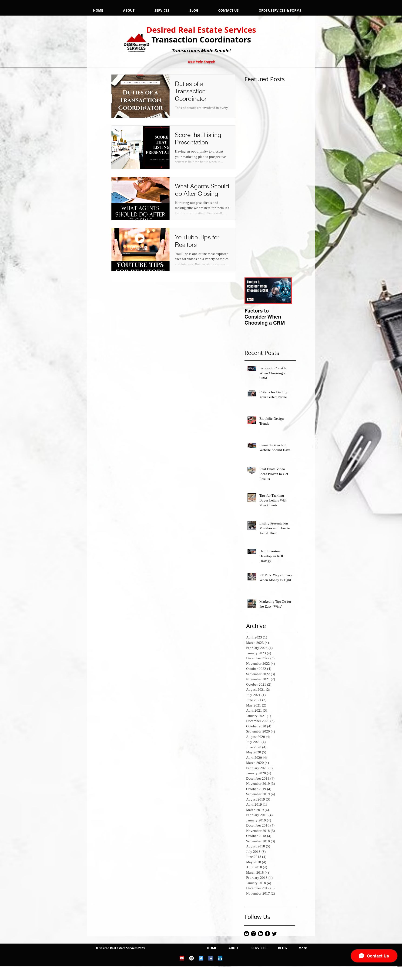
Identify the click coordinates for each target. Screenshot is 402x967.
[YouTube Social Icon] (182, 958)
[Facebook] (267, 933)
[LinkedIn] (260, 933)
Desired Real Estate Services (201, 29)
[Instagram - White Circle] (191, 958)
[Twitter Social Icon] (201, 958)
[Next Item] (284, 290)
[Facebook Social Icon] (210, 958)
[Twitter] (274, 933)
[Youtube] (246, 933)
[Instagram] (253, 933)
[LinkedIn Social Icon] (220, 958)
